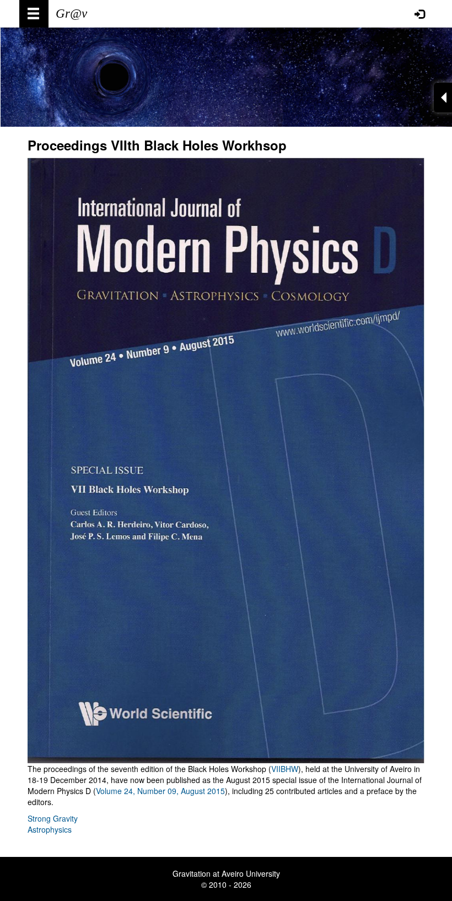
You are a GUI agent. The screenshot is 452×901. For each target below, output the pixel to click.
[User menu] (419, 14)
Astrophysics (50, 829)
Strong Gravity (53, 818)
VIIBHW (284, 768)
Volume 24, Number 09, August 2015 (160, 790)
